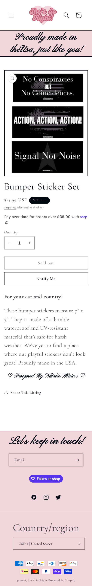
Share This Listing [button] (25, 392)
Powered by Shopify (61, 580)
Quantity (11, 232)
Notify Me (46, 278)
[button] (11, 15)
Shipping (10, 207)
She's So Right (37, 580)
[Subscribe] (77, 460)
